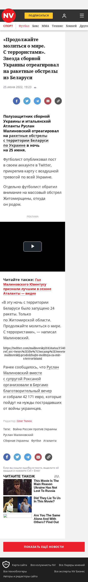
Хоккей (71, 26)
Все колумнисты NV (43, 565)
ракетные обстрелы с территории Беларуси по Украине (26, 140)
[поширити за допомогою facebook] (16, 101)
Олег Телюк (24, 421)
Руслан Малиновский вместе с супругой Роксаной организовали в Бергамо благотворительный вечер (31, 379)
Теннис (57, 26)
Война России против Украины (35, 429)
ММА (45, 26)
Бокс (35, 26)
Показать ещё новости (44, 547)
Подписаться (39, 15)
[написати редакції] (47, 101)
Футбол (24, 26)
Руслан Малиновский (18, 435)
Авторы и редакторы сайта (20, 576)
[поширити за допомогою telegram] (37, 101)
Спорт (8, 26)
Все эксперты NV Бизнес (69, 571)
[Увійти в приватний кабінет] (64, 16)
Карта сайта (19, 565)
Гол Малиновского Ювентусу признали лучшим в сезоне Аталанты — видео (27, 287)
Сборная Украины (16, 441)
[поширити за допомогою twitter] (26, 101)
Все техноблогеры (15, 571)
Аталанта (49, 441)
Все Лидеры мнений (72, 565)
